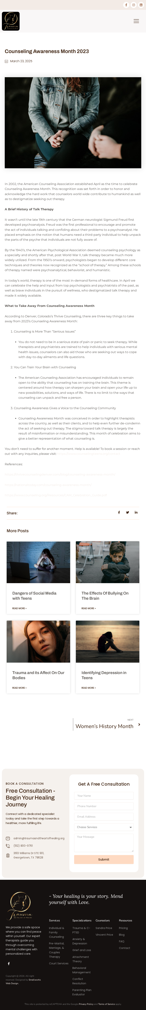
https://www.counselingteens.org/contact (88, 454)
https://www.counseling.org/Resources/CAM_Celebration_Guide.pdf (56, 495)
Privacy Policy (86, 1004)
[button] (136, 21)
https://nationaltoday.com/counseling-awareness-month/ (48, 485)
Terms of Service (106, 1004)
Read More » (19, 608)
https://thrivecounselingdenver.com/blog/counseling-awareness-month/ (60, 474)
